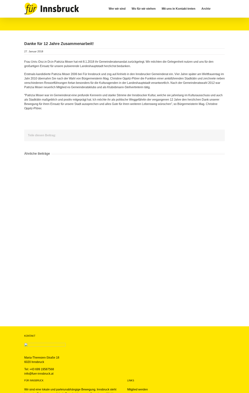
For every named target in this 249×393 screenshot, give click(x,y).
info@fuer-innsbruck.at (38, 373)
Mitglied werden (137, 389)
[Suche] (218, 8)
